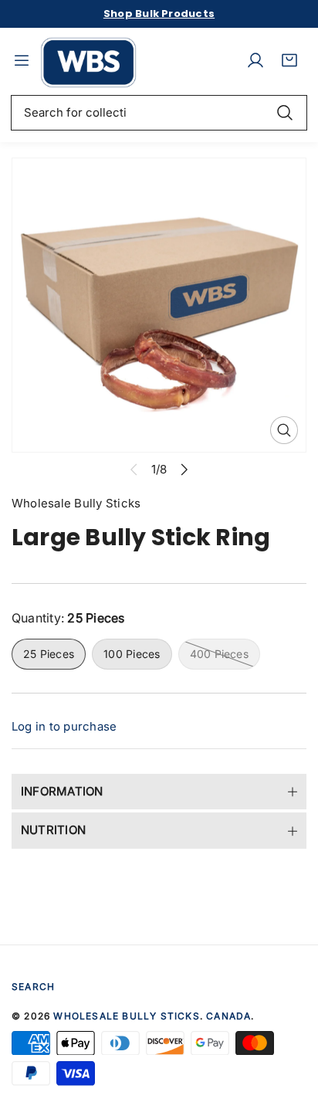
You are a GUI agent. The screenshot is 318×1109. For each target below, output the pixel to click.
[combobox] (159, 113)
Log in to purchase (64, 726)
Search (33, 986)
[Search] (284, 112)
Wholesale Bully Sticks (126, 1016)
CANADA (228, 1016)
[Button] (184, 470)
